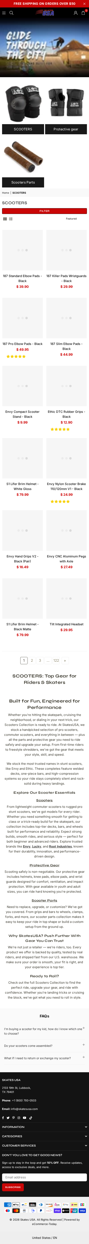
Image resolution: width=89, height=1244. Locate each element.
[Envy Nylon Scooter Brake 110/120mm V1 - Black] (66, 458)
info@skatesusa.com (24, 1109)
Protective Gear (44, 865)
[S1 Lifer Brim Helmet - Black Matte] (22, 598)
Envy (26, 846)
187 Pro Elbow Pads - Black (22, 344)
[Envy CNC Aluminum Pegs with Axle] (66, 530)
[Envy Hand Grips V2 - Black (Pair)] (22, 530)
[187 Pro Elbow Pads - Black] (22, 318)
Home (5, 192)
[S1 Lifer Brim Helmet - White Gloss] (22, 458)
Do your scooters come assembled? (28, 1045)
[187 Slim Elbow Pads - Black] (66, 318)
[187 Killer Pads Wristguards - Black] (66, 250)
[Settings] (75, 12)
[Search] (11, 12)
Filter (44, 211)
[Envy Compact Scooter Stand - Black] (22, 386)
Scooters (44, 800)
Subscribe (13, 1187)
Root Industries (60, 846)
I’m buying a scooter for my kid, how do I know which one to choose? (43, 1031)
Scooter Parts (44, 900)
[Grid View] (5, 218)
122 (56, 660)
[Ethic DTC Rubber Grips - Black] (66, 386)
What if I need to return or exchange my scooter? (37, 1058)
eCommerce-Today (44, 1224)
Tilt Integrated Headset (66, 624)
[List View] (11, 218)
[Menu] (4, 12)
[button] (16, 356)
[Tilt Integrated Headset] (66, 598)
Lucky (36, 846)
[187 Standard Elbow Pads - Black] (22, 250)
